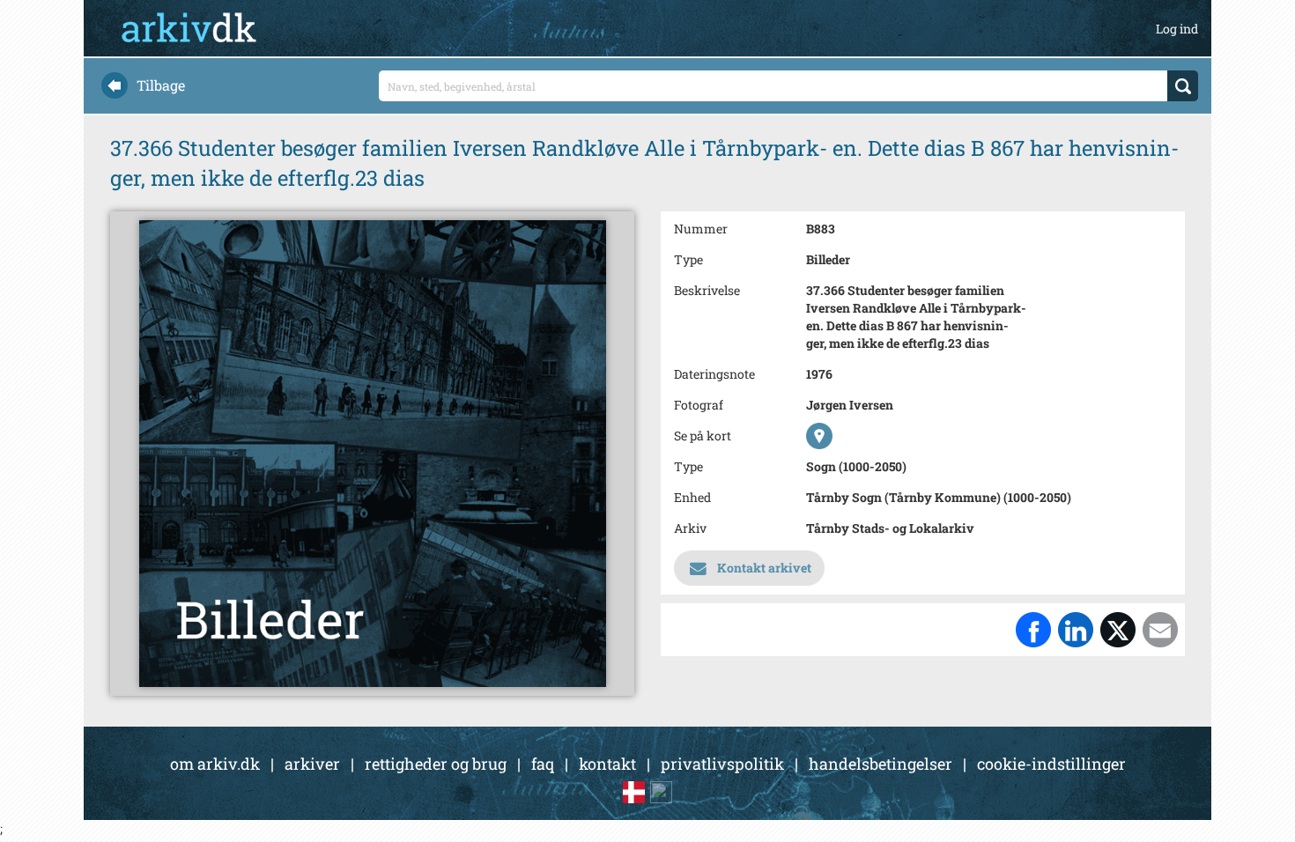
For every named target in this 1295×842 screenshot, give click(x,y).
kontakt (607, 763)
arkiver (312, 763)
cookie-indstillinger (1051, 763)
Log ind (1177, 28)
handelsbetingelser (880, 763)
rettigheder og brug (436, 763)
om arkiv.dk (215, 763)
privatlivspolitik (722, 763)
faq (542, 763)
